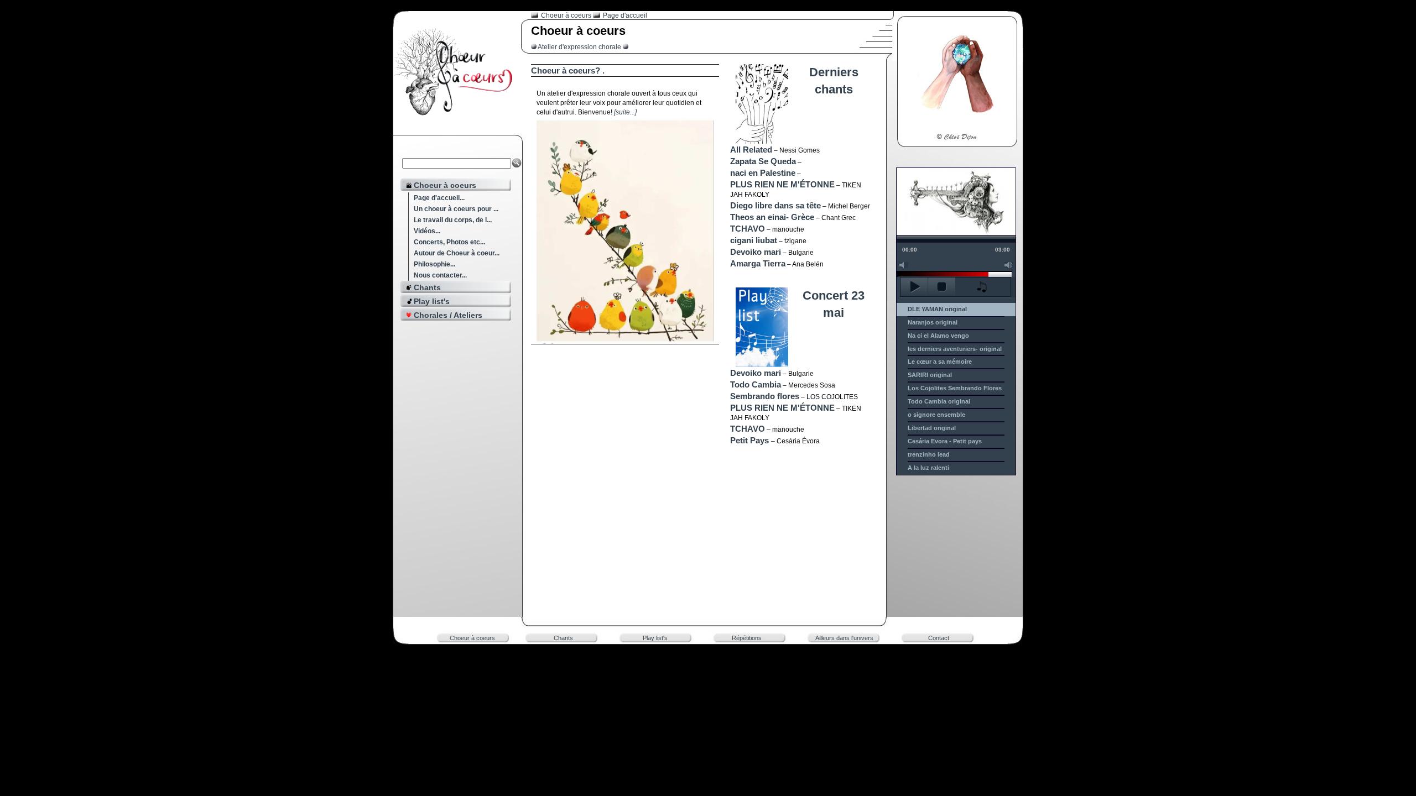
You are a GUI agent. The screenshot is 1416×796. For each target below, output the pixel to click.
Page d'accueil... (439, 198)
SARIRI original (930, 374)
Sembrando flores (764, 396)
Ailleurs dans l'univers (844, 638)
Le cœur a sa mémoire (940, 361)
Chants (563, 638)
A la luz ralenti (928, 467)
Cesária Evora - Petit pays (945, 441)
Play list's (655, 638)
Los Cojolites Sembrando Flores (955, 388)
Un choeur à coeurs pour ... (456, 209)
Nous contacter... (440, 275)
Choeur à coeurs (472, 638)
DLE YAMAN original (937, 309)
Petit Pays (750, 440)
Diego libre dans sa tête (775, 205)
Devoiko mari (755, 251)
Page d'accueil (624, 15)
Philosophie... (434, 264)
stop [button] (941, 286)
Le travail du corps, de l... (453, 220)
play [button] (914, 286)
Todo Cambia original (939, 401)
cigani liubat (753, 240)
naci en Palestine (762, 172)
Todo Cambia (755, 384)
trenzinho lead (929, 454)
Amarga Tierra (757, 263)
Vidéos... (427, 231)
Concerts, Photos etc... (449, 242)
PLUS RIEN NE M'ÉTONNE (782, 184)
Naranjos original (932, 322)
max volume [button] (1008, 265)
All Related (751, 149)
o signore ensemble (936, 414)
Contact (938, 638)
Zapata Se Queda (763, 161)
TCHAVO (747, 228)
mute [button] (903, 265)
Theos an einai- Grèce (772, 217)
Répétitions (747, 638)
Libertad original (932, 428)
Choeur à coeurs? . (568, 70)
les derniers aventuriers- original (955, 348)
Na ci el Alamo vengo (938, 335)
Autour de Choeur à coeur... (456, 253)
